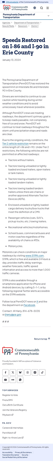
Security (25, 455)
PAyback (6, 415)
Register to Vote (10, 395)
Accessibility (7, 452)
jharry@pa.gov (13, 314)
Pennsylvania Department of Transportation (19, 16)
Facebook (29, 305)
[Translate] (34, 7)
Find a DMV (7, 400)
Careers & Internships (12, 427)
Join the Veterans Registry (14, 410)
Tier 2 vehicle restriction (15, 143)
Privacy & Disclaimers (23, 452)
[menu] (48, 8)
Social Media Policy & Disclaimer (15, 457)
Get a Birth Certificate (12, 405)
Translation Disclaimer (10, 455)
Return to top (40, 339)
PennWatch (8, 432)
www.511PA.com (34, 255)
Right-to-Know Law (11, 437)
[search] (42, 8)
